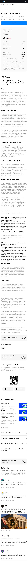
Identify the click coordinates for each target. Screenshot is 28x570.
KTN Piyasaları (14, 9)
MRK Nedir (3, 410)
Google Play (20, 389)
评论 (3, 487)
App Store (9, 389)
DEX (13, 117)
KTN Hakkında (5, 9)
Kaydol (14, 23)
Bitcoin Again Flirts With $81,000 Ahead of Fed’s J (13, 509)
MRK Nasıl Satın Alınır (5, 417)
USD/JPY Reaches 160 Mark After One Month (11, 539)
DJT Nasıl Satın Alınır (5, 403)
